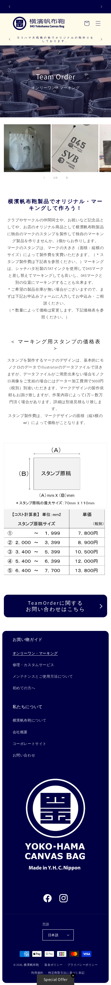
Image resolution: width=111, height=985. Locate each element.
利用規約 (37, 972)
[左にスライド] (44, 177)
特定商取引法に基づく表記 (66, 972)
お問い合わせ (24, 755)
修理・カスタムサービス (33, 664)
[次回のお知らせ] (101, 6)
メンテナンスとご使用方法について (43, 676)
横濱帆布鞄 (31, 965)
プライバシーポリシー (82, 965)
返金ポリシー (53, 965)
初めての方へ (24, 688)
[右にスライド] (67, 177)
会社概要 (20, 732)
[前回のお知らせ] (9, 6)
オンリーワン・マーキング (35, 653)
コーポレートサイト (29, 743)
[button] (98, 23)
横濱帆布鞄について (29, 720)
